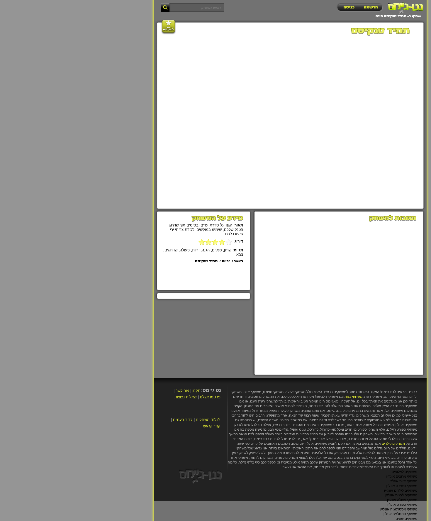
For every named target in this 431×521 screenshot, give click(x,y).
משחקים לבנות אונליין (401, 495)
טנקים (217, 250)
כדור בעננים (182, 419)
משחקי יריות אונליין (403, 481)
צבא (239, 254)
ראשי (238, 261)
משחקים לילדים (393, 444)
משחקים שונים (406, 519)
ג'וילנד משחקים (208, 419)
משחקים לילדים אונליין (400, 490)
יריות (195, 250)
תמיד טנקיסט (206, 261)
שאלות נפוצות (185, 397)
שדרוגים (170, 250)
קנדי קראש (211, 426)
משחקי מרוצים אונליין (401, 476)
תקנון (196, 390)
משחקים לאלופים (404, 472)
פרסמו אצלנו (210, 397)
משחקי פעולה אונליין (402, 500)
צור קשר (182, 390)
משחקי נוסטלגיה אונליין (400, 514)
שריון (227, 250)
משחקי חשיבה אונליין (401, 486)
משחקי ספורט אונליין (402, 505)
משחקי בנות (353, 397)
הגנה (206, 250)
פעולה (185, 250)
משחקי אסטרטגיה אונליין (398, 509)
